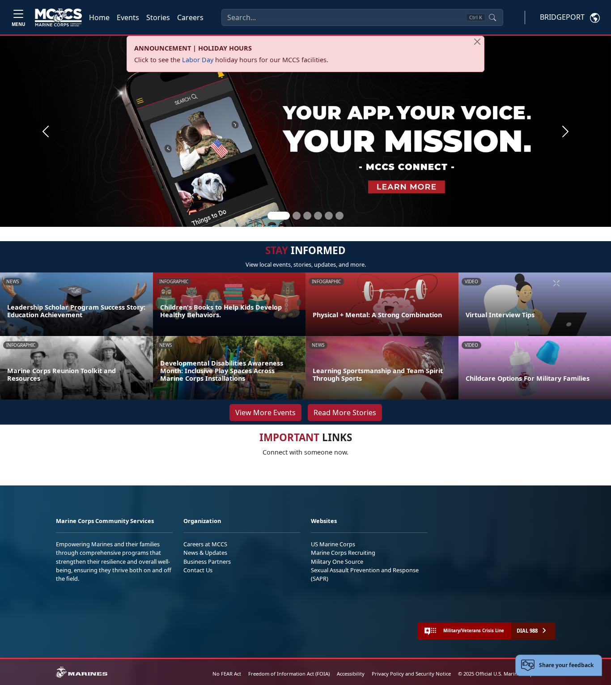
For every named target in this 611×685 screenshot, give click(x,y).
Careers (190, 17)
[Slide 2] (297, 216)
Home (99, 17)
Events (128, 17)
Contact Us (197, 570)
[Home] (58, 17)
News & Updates (205, 553)
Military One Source (337, 561)
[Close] (477, 41)
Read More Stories (345, 412)
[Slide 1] (278, 216)
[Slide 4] (318, 216)
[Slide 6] (339, 216)
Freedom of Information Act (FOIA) (289, 673)
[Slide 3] (307, 216)
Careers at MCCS (205, 544)
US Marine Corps (333, 544)
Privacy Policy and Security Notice (411, 673)
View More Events (265, 412)
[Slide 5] (329, 216)
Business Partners (207, 561)
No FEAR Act (226, 673)
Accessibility (351, 673)
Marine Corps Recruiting (343, 553)
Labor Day (197, 59)
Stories (158, 17)
